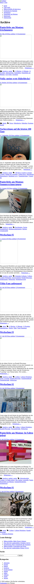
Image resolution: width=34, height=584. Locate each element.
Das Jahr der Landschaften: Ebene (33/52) (16, 548)
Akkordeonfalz (24, 478)
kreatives (5, 71)
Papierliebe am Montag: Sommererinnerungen (12, 183)
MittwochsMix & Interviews (12, 9)
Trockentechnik (15, 429)
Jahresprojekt (10, 73)
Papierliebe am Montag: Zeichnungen (12, 28)
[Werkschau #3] (15, 360)
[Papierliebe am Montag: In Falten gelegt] (15, 463)
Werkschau (11, 279)
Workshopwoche (21, 279)
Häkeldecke (17, 123)
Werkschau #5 (7, 235)
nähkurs (6, 575)
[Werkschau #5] (9, 263)
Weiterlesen (29, 68)
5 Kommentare (19, 336)
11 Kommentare (19, 439)
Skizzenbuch (4, 176)
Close (5, 2)
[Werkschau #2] (15, 412)
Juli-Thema (18, 480)
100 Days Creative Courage (23, 172)
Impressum (7, 16)
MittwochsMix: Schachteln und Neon (15, 546)
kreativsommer (8, 569)
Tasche (11, 328)
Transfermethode (26, 378)
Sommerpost (3, 483)
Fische (25, 227)
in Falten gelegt (10, 480)
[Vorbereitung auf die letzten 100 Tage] (15, 159)
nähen (4, 326)
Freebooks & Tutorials (10, 11)
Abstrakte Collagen (21, 276)
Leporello (26, 480)
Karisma (30, 123)
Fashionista (3, 583)
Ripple (2, 125)
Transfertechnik (23, 176)
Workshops (7, 12)
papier (10, 71)
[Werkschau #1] (15, 515)
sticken (6, 578)
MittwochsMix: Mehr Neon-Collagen (15, 541)
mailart (10, 478)
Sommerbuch (4, 229)
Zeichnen (15, 74)
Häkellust (24, 123)
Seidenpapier (4, 279)
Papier (31, 480)
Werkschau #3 (7, 332)
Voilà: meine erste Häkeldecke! (15, 78)
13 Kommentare (24, 135)
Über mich (7, 7)
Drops (11, 123)
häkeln (4, 123)
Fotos (1, 378)
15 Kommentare (20, 34)
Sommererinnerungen (15, 229)
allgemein (7, 563)
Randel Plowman (27, 278)
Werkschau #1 (7, 487)
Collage (2, 174)
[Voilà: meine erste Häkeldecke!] (15, 106)
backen (6, 564)
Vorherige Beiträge (6, 534)
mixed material (16, 278)
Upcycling (8, 74)
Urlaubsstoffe (4, 231)
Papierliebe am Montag (11, 14)
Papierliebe (17, 73)
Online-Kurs (22, 174)
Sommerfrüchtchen (20, 482)
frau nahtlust (11, 34)
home (5, 6)
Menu (1, 2)
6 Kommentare (21, 239)
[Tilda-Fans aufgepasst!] (15, 311)
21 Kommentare (22, 188)
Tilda (15, 328)
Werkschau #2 (7, 384)
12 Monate (25, 71)
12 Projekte (26, 326)
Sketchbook (30, 174)
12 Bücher (18, 71)
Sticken (24, 229)
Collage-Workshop (5, 278)
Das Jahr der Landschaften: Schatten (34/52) (17, 543)
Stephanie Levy (13, 176)
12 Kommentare (20, 287)
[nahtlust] (3, 1)
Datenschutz (7, 17)
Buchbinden (18, 227)
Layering (6, 378)
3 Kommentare (19, 388)
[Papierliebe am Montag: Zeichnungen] (15, 58)
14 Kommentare (22, 82)
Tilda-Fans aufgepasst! (11, 283)
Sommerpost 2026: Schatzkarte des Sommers (17, 544)
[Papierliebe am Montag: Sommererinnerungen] (15, 212)
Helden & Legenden (11, 174)
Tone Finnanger (22, 328)
